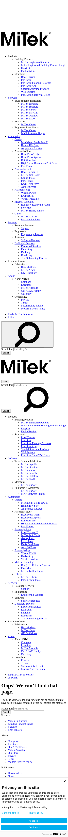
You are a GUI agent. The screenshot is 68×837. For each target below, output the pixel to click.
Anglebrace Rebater (31, 148)
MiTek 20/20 (28, 118)
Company (26, 281)
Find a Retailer (28, 71)
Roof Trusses (28, 77)
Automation (14, 136)
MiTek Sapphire (29, 103)
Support (25, 228)
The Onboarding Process (34, 258)
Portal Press (27, 180)
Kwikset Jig (27, 195)
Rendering (26, 255)
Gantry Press (27, 178)
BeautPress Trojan (30, 154)
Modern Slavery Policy (33, 308)
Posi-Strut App (28, 85)
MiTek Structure (29, 106)
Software (12, 97)
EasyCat (25, 68)
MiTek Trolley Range (32, 210)
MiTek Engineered (17, 721)
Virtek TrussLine (30, 198)
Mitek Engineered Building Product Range (43, 65)
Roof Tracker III (29, 172)
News (11, 776)
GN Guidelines (29, 273)
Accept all (34, 820)
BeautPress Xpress (31, 157)
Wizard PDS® (28, 192)
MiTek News (28, 270)
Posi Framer (27, 166)
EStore (11, 317)
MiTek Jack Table (30, 175)
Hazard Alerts (28, 267)
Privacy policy (35, 812)
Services (12, 222)
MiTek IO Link (29, 216)
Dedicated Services (24, 243)
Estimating (26, 249)
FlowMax (26, 207)
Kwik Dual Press (30, 183)
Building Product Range (20, 724)
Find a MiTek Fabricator (20, 314)
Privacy (25, 299)
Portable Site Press (30, 219)
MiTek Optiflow (29, 115)
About (11, 275)
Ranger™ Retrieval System (35, 204)
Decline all (34, 827)
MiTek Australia (29, 287)
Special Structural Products (35, 88)
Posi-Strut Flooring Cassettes (36, 82)
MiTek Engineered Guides (35, 62)
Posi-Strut (26, 80)
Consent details (10, 812)
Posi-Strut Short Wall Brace (35, 94)
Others (18, 213)
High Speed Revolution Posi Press (39, 163)
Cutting (18, 139)
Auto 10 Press (28, 186)
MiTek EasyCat (29, 112)
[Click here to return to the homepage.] (26, 50)
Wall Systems (28, 91)
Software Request (30, 240)
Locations (26, 284)
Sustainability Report (32, 305)
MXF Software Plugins (33, 133)
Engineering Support (32, 234)
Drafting (25, 252)
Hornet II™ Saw (30, 145)
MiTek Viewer (28, 109)
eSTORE (13, 677)
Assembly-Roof (23, 169)
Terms (24, 302)
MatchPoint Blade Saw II (34, 142)
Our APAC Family (31, 290)
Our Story (26, 293)
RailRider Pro (28, 160)
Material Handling (24, 201)
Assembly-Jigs (22, 189)
